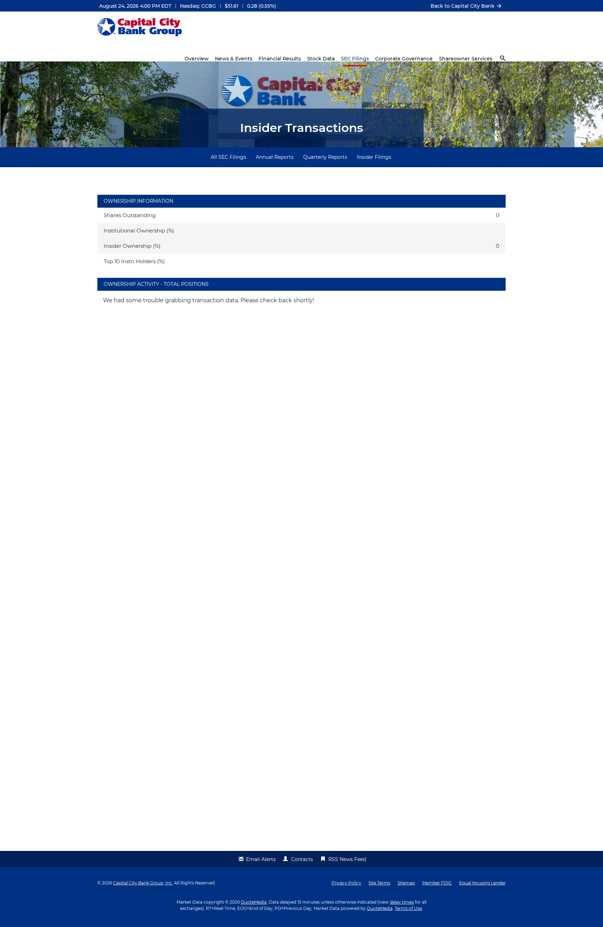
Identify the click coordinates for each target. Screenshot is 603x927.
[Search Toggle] (501, 59)
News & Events (233, 58)
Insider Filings (374, 157)
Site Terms (379, 883)
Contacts (302, 859)
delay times (402, 902)
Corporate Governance (404, 58)
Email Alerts (261, 859)
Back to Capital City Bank (462, 6)
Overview (197, 58)
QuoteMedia (254, 902)
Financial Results (280, 58)
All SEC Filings (228, 157)
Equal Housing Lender (482, 883)
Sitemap (406, 883)
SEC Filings (355, 58)
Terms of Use (408, 908)
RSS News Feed (347, 859)
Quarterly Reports (325, 157)
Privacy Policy (346, 883)
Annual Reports (274, 157)
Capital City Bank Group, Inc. (143, 882)
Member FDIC (437, 883)
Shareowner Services (465, 58)
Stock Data (321, 58)
